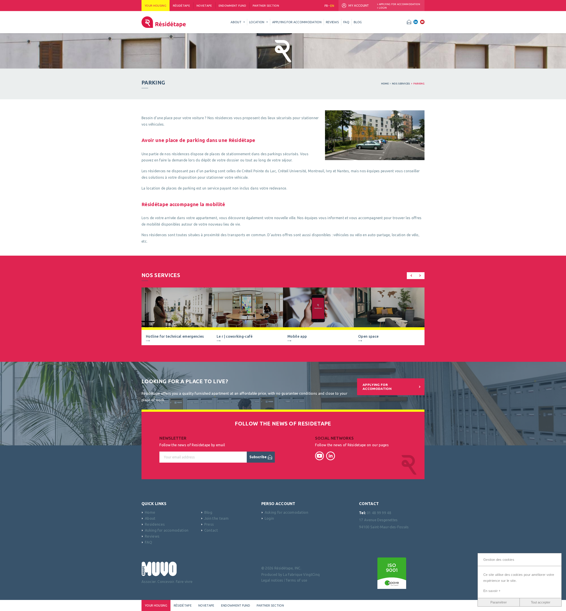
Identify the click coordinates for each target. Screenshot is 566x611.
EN (332, 6)
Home (385, 83)
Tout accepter (540, 602)
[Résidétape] (164, 22)
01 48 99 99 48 (379, 513)
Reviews (152, 536)
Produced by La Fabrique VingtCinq (290, 575)
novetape (204, 5)
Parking (418, 83)
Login (383, 8)
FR (326, 6)
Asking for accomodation (166, 530)
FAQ (148, 542)
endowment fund (232, 5)
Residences (155, 524)
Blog (208, 512)
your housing (155, 5)
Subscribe (258, 457)
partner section (266, 5)
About (150, 518)
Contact (211, 530)
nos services (401, 83)
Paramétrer (498, 602)
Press (209, 524)
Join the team (216, 518)
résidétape (181, 5)
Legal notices (272, 580)
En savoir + (492, 590)
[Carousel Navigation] (415, 276)
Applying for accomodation (377, 387)
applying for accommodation (399, 4)
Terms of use (296, 580)
